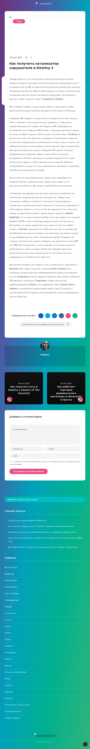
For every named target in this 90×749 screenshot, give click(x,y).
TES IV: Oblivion (12, 593)
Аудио (8, 626)
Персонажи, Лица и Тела (17, 705)
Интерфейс (10, 652)
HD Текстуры (11, 567)
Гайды (19, 21)
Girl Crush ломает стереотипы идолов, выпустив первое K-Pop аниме (43, 547)
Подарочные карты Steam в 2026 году (27, 520)
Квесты (8, 659)
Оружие (9, 691)
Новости (9, 685)
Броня (8, 633)
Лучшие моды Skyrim (15, 672)
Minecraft (9, 574)
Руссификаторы (13, 711)
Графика (9, 646)
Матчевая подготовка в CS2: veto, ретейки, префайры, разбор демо (42, 532)
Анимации (10, 613)
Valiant (45, 354)
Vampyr (8, 606)
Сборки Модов (12, 718)
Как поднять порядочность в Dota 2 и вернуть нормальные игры (41, 526)
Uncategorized (12, 600)
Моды (8, 678)
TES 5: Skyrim (11, 580)
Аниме (8, 619)
